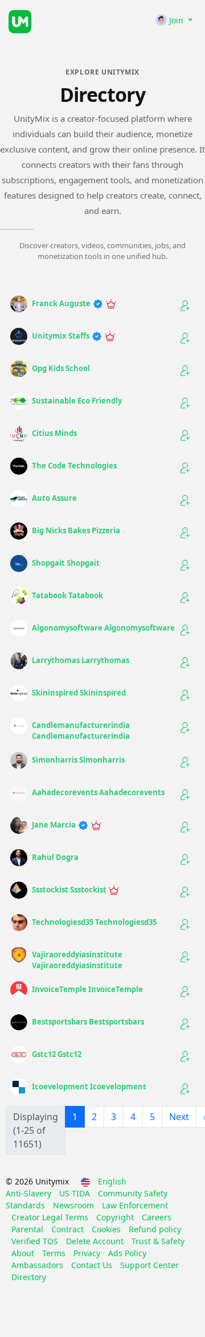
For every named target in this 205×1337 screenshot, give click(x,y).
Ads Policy (127, 1253)
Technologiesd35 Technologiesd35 (94, 922)
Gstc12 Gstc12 (56, 1054)
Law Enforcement (135, 1205)
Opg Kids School (61, 368)
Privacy (87, 1253)
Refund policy (155, 1229)
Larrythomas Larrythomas (80, 660)
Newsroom (74, 1205)
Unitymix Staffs (61, 336)
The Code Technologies (74, 465)
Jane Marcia (54, 825)
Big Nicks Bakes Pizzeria (76, 530)
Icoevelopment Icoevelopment (89, 1086)
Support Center (149, 1265)
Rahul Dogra (55, 857)
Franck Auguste (62, 303)
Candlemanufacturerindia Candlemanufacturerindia (81, 731)
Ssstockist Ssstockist (70, 890)
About (23, 1253)
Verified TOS (35, 1241)
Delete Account (96, 1241)
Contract (68, 1229)
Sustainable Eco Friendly (77, 401)
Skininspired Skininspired (79, 693)
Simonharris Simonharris (78, 760)
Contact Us (92, 1265)
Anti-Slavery (30, 1193)
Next (179, 1116)
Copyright (116, 1217)
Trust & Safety (158, 1241)
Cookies (107, 1229)
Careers (156, 1217)
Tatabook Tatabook (67, 595)
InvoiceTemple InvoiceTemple (87, 989)
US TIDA (75, 1193)
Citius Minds (54, 433)
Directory (28, 1277)
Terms (55, 1253)
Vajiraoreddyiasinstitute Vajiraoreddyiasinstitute (77, 960)
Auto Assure (54, 498)
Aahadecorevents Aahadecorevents (98, 792)
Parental (28, 1229)
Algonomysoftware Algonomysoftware (103, 628)
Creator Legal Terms (51, 1217)
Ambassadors (38, 1265)
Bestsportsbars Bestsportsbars (88, 1022)
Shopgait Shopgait (66, 563)
